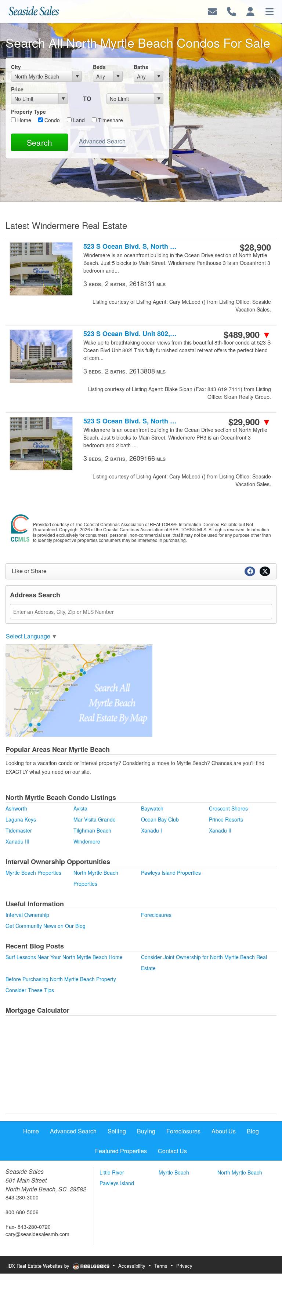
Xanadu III (17, 841)
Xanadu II (220, 830)
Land (78, 120)
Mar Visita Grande (94, 819)
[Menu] (269, 11)
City (16, 66)
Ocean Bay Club (160, 819)
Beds (99, 66)
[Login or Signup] (250, 11)
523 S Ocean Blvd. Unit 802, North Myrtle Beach (130, 334)
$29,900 (249, 421)
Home (23, 120)
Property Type (28, 111)
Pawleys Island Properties (171, 872)
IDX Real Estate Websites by (39, 1265)
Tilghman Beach (92, 830)
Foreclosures (156, 914)
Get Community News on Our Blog (46, 925)
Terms (160, 1265)
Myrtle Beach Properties (33, 872)
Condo (51, 120)
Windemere (86, 841)
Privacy (184, 1265)
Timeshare (110, 120)
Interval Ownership (27, 914)
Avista (80, 808)
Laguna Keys (21, 819)
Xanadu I (151, 830)
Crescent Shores (228, 808)
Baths (141, 66)
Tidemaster (19, 830)
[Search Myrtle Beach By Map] (79, 689)
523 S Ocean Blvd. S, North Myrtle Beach (130, 246)
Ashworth (16, 808)
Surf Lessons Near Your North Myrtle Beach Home (64, 957)
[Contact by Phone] (231, 11)
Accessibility (131, 1265)
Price (17, 89)
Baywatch (152, 808)
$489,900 (247, 334)
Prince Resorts (226, 819)
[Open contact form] (212, 11)
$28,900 (255, 247)
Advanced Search (102, 141)
